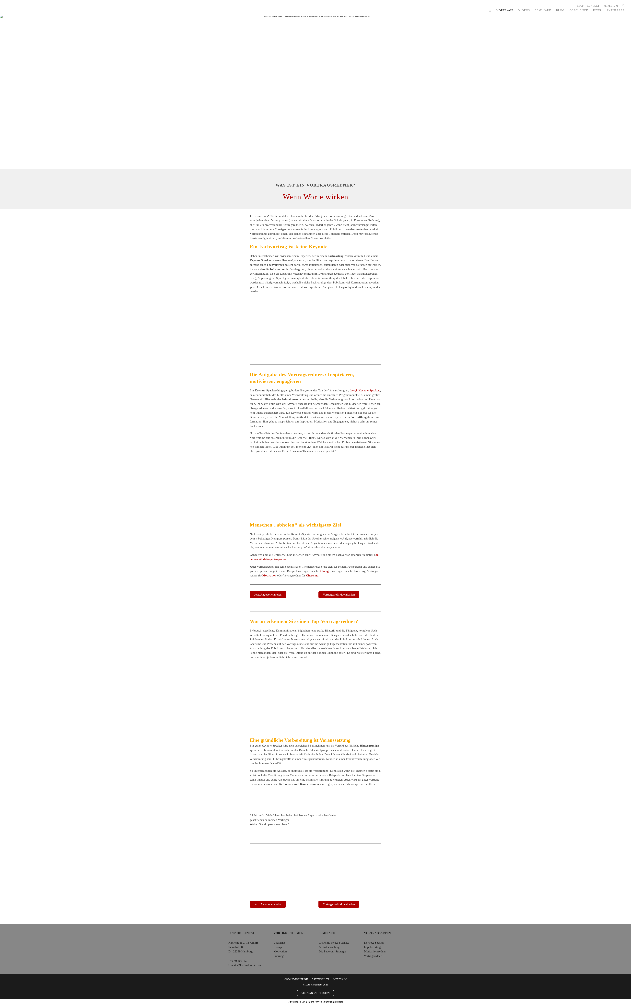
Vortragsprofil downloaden (339, 594)
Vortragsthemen (288, 933)
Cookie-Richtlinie (296, 979)
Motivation (269, 575)
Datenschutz (320, 979)
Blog (560, 10)
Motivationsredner (375, 951)
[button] (622, 6)
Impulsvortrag (372, 947)
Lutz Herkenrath (242, 933)
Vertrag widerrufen (315, 993)
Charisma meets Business (334, 942)
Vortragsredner (373, 956)
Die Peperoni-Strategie (332, 951)
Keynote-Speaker (369, 390)
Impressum (340, 979)
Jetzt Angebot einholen (267, 594)
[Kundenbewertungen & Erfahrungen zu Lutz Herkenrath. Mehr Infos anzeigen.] (366, 834)
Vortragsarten (377, 933)
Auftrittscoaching (329, 947)
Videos (524, 10)
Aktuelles (615, 10)
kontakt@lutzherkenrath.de (244, 965)
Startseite (490, 10)
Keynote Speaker (374, 942)
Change (325, 571)
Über (597, 10)
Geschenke (579, 10)
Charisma (312, 575)
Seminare (543, 10)
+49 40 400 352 (237, 960)
